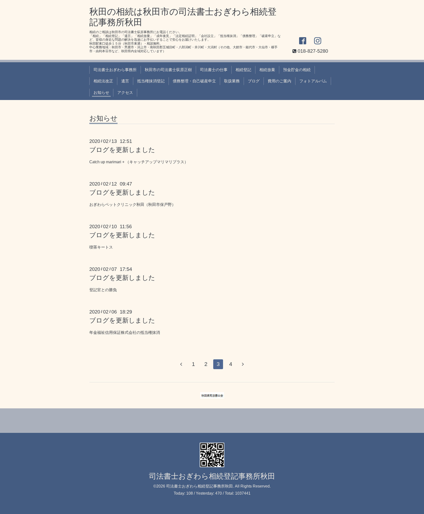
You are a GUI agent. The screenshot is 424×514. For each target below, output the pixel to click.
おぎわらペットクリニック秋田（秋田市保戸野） (132, 204)
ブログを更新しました (122, 149)
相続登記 (243, 70)
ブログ (254, 81)
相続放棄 (267, 70)
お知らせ (101, 92)
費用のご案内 (279, 81)
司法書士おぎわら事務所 (115, 70)
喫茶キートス (101, 247)
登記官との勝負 (103, 290)
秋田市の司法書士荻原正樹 (168, 70)
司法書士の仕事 (213, 70)
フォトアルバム (313, 81)
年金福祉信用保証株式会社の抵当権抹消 (124, 332)
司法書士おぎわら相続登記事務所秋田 (212, 476)
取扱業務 (232, 81)
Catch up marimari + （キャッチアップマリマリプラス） (138, 162)
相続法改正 (103, 81)
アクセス (125, 92)
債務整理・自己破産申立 (194, 81)
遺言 (125, 81)
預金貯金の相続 (297, 70)
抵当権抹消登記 (151, 81)
